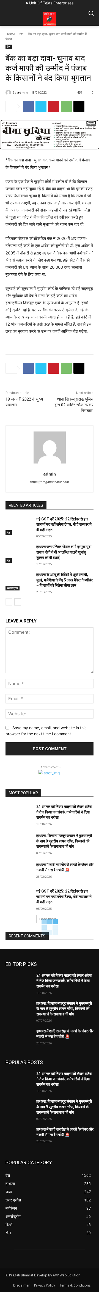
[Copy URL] (78, 106)
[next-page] (17, 602)
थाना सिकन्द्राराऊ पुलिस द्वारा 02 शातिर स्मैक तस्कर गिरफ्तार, (74, 405)
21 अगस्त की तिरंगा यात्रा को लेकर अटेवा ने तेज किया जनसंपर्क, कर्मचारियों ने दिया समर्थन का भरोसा (64, 811)
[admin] (9, 92)
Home (10, 34)
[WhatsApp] (66, 106)
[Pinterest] (53, 106)
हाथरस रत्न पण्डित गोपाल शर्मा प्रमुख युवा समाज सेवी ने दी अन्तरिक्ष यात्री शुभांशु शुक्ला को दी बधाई (63, 552)
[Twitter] (40, 106)
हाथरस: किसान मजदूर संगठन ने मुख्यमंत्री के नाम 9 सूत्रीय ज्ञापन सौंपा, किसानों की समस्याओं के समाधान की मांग (64, 840)
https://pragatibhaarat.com (49, 482)
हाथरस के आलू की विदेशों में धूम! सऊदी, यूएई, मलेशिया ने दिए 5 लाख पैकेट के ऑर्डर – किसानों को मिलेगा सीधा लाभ (64, 579)
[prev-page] (9, 602)
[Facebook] (28, 106)
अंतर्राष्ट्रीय (12, 588)
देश (21, 34)
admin (22, 92)
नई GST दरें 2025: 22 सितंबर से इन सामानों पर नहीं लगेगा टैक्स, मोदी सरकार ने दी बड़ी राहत (64, 524)
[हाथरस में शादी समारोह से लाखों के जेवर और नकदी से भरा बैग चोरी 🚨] (19, 871)
